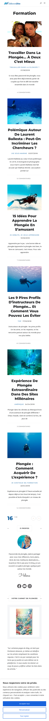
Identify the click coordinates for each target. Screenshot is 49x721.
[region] (24, 700)
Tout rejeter (24, 716)
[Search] (41, 3)
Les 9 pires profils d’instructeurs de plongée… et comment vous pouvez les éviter (24, 307)
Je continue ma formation (24, 483)
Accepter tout (24, 704)
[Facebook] (19, 586)
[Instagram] (30, 586)
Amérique (19, 404)
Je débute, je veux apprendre (24, 235)
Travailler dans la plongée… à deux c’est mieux (24, 57)
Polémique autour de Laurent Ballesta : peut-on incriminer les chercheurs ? (24, 139)
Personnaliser (24, 710)
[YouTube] (24, 586)
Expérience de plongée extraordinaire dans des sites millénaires (24, 390)
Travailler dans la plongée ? (24, 67)
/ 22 (15, 517)
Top (19, 321)
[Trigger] (44, 3)
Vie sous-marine (19, 153)
